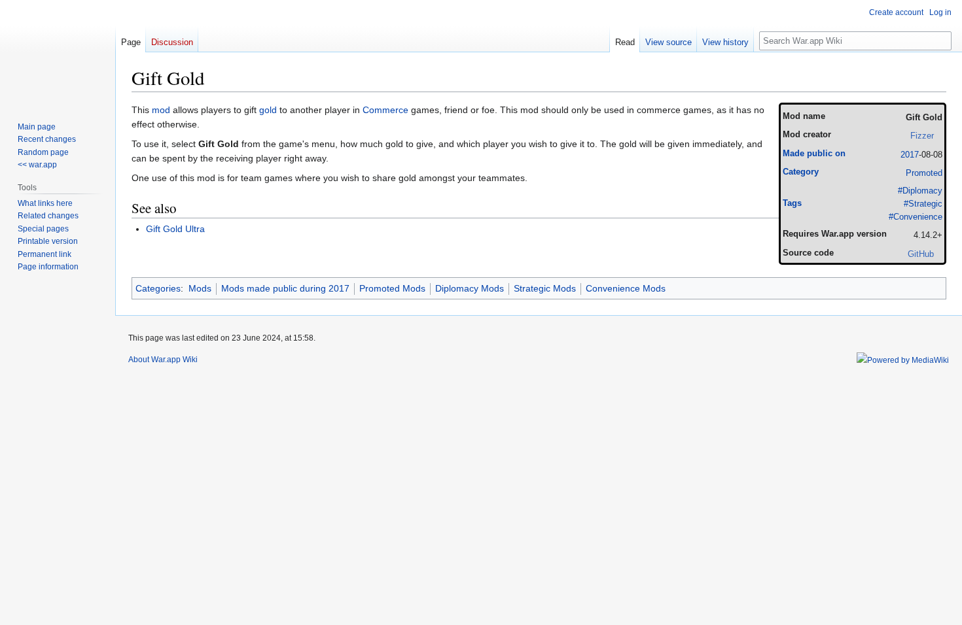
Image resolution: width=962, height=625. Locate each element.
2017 (909, 155)
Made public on (814, 153)
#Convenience (915, 217)
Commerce (385, 110)
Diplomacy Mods (469, 288)
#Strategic (923, 204)
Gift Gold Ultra (175, 229)
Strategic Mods (545, 288)
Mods (199, 288)
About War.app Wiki (163, 359)
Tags (792, 203)
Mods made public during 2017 (285, 288)
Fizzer (922, 136)
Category (801, 172)
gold (268, 110)
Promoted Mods (392, 288)
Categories (158, 288)
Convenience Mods (626, 288)
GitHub (921, 254)
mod (161, 110)
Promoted (924, 173)
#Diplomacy (920, 190)
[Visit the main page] (57, 52)
